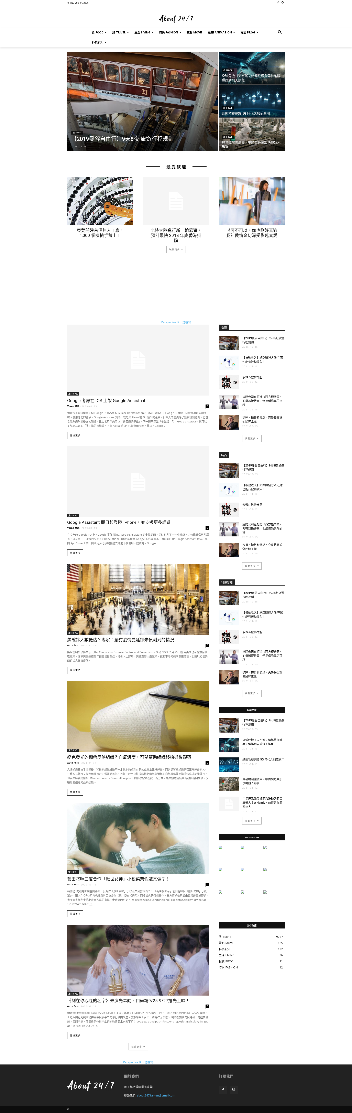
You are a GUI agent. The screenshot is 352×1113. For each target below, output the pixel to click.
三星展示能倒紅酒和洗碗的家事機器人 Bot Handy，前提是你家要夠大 (262, 802)
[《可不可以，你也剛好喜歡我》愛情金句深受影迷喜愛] (252, 201)
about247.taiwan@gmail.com (156, 1095)
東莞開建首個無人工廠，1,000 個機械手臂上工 (100, 233)
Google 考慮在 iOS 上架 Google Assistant (106, 400)
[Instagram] (234, 1090)
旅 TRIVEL (77, 133)
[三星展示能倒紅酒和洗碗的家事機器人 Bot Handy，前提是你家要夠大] (229, 804)
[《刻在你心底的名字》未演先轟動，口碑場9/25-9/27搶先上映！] (138, 960)
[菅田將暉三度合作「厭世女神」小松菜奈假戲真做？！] (138, 838)
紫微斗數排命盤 (252, 377)
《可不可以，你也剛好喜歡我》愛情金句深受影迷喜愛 (251, 233)
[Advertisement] (176, 291)
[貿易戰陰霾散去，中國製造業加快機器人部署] (252, 134)
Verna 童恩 (73, 406)
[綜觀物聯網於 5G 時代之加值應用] (252, 101)
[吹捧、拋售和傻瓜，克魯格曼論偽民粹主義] (229, 422)
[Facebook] (223, 1090)
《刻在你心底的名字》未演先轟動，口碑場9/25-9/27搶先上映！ (128, 1000)
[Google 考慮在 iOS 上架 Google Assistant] (138, 360)
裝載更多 (174, 249)
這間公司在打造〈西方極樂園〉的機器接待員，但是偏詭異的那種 (262, 401)
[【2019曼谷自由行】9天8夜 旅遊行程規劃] (142, 101)
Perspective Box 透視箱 (176, 322)
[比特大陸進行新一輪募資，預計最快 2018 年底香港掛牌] (176, 201)
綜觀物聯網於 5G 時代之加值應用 (263, 759)
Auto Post (73, 645)
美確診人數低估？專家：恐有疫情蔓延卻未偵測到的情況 (120, 639)
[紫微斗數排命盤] (229, 382)
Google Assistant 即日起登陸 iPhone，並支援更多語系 (119, 522)
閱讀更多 (75, 435)
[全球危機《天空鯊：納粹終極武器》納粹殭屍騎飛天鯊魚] (252, 68)
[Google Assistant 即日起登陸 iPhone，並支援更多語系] (138, 481)
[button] (280, 32)
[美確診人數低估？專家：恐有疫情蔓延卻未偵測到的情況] (138, 599)
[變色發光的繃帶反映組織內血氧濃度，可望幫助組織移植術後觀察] (138, 716)
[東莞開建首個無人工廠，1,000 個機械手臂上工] (100, 201)
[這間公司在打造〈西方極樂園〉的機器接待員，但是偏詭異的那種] (229, 402)
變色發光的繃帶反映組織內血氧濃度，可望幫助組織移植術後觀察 (129, 757)
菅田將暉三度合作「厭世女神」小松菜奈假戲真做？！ (118, 878)
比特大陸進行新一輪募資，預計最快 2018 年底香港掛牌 (176, 235)
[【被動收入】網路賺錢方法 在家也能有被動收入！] (229, 363)
